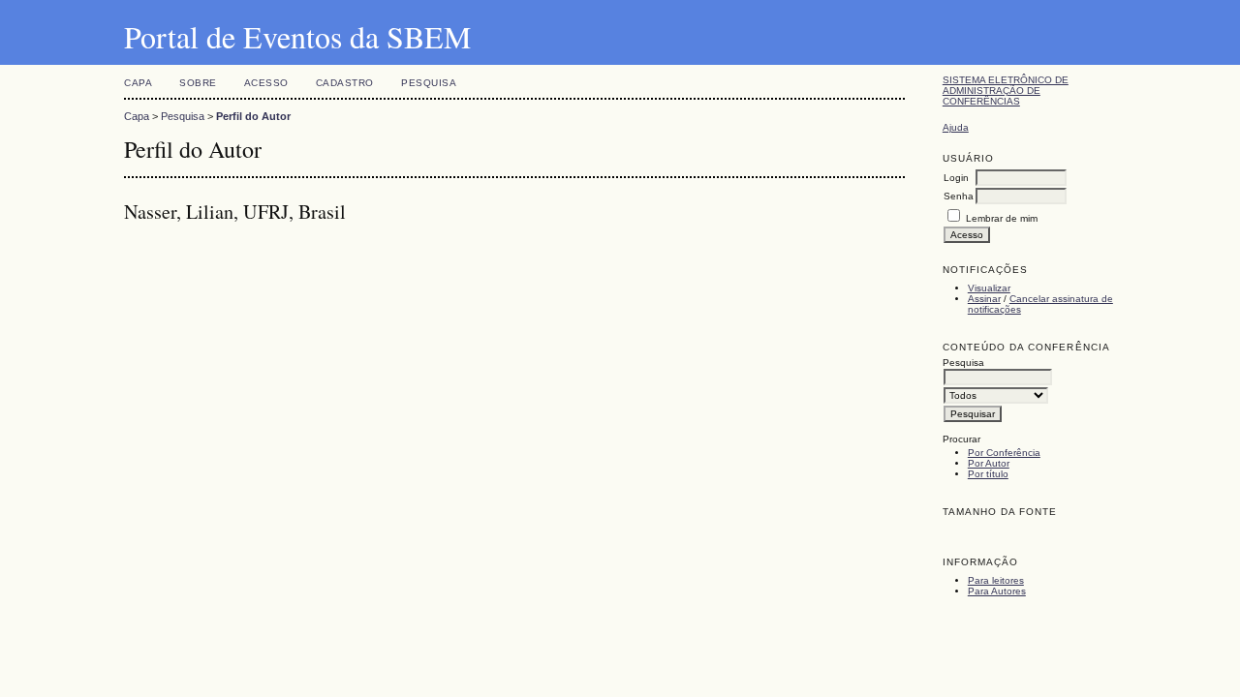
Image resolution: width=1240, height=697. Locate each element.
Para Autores (997, 591)
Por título (988, 474)
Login (956, 177)
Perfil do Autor (253, 116)
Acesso (266, 82)
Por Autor (988, 463)
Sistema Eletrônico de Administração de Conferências (1006, 90)
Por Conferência (1004, 452)
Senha (959, 196)
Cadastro (345, 82)
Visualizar (989, 288)
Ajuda (956, 127)
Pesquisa (428, 82)
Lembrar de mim (1002, 218)
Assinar (984, 298)
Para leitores (996, 580)
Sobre (198, 82)
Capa (138, 82)
